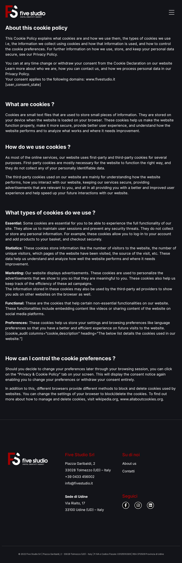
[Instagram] (138, 505)
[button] (172, 11)
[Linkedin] (150, 505)
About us (129, 464)
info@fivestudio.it (79, 483)
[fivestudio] (25, 11)
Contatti (128, 471)
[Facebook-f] (125, 505)
